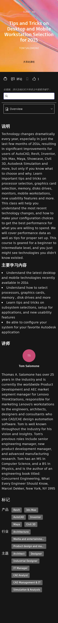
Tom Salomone (29, 48)
